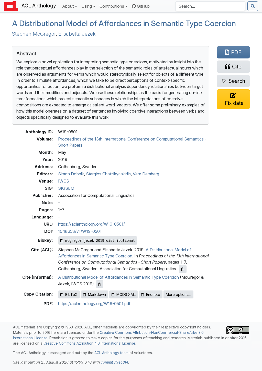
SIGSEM (66, 188)
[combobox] (210, 6)
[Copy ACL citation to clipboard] (183, 269)
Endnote (153, 294)
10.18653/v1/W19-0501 (80, 231)
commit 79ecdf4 (114, 362)
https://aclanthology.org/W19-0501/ (91, 224)
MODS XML (126, 294)
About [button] (68, 6)
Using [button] (86, 6)
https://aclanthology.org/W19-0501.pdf (94, 303)
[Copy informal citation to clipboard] (99, 284)
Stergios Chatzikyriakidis (108, 173)
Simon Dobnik (71, 173)
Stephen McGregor (34, 34)
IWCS (63, 181)
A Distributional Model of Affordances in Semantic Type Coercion (124, 23)
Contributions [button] (112, 6)
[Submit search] (252, 6)
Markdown (97, 294)
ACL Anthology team (111, 352)
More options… (178, 294)
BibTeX (71, 294)
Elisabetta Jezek (76, 34)
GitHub (143, 6)
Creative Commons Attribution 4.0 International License (89, 343)
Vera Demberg (146, 173)
